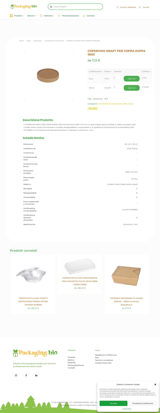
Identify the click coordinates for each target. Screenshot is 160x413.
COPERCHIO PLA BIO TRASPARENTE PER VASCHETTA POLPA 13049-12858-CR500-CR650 (80, 281)
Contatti (71, 368)
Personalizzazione (76, 365)
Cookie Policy (127, 408)
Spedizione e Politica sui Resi (106, 356)
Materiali (71, 362)
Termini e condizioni (104, 360)
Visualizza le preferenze (142, 403)
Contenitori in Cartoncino (54, 41)
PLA (106, 99)
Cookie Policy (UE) (103, 363)
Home (21, 41)
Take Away (38, 41)
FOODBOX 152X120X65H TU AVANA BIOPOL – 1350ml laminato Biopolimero (126, 301)
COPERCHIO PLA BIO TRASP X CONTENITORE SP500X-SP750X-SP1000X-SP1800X (33, 301)
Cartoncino (97, 99)
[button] (155, 384)
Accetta (113, 403)
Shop (29, 41)
